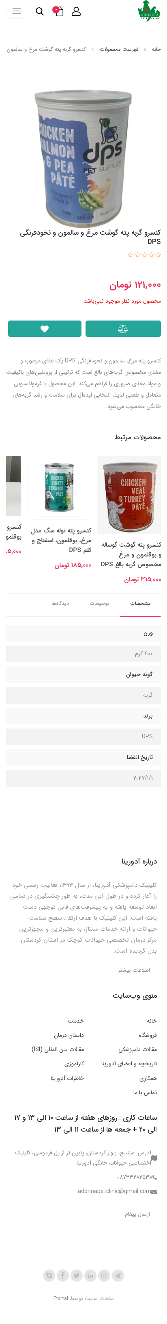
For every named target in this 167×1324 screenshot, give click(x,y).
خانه (152, 1020)
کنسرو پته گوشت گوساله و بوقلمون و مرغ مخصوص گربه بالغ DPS (131, 555)
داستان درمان (69, 1035)
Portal (61, 1298)
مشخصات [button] (140, 603)
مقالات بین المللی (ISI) (58, 1049)
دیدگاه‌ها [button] (60, 603)
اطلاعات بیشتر (134, 970)
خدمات (76, 1020)
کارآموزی (74, 1063)
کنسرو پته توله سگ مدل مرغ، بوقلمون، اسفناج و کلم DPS (60, 541)
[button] (76, 11)
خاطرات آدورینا (67, 1078)
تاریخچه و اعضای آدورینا (129, 1063)
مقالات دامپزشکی (137, 1049)
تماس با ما (145, 1092)
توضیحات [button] (99, 603)
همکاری (148, 1078)
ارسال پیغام (137, 1214)
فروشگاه (148, 1035)
